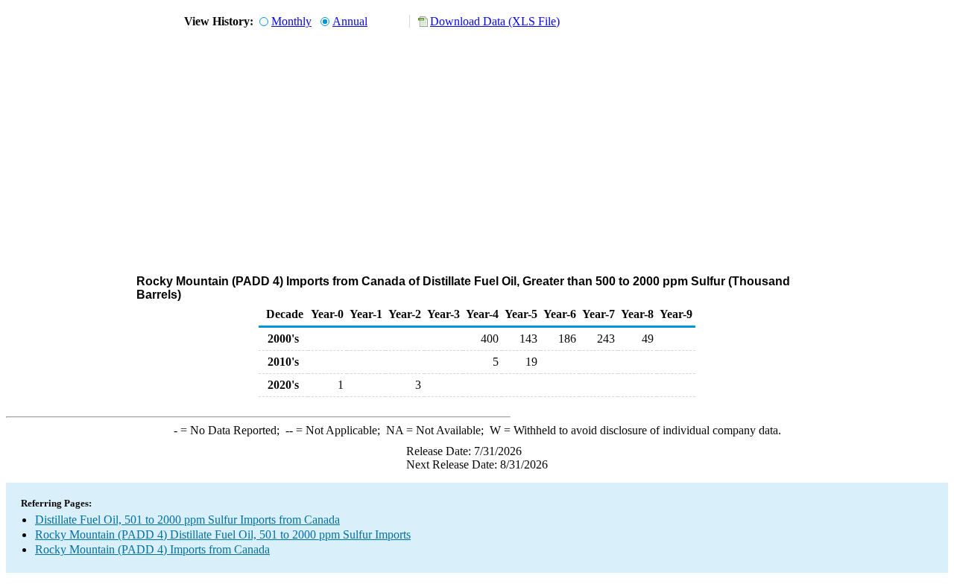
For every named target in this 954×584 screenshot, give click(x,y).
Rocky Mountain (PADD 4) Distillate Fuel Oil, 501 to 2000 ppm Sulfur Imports (223, 534)
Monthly (291, 21)
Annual (349, 21)
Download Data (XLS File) (495, 21)
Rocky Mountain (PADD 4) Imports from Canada (152, 549)
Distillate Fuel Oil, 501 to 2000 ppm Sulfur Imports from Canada (187, 519)
